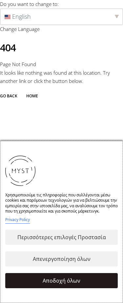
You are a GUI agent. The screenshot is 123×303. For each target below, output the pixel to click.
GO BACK (8, 96)
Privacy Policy (17, 219)
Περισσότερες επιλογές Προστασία (61, 237)
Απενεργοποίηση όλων (62, 259)
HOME (32, 96)
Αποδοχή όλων (61, 280)
